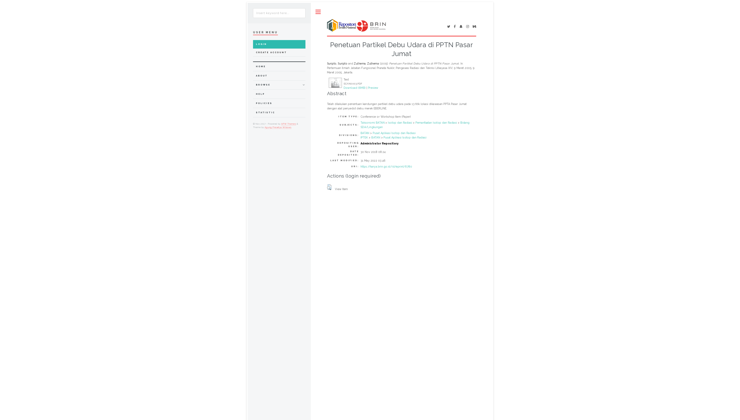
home (261, 66)
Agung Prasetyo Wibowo (278, 127)
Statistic (265, 112)
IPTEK (364, 137)
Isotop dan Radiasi (400, 122)
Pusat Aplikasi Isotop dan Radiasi (394, 133)
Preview (373, 87)
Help (260, 94)
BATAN (365, 133)
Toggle (318, 12)
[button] (329, 187)
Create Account (271, 52)
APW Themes (288, 123)
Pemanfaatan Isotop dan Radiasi (436, 122)
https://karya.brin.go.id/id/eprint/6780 (386, 166)
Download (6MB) (355, 87)
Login (261, 44)
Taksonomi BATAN (373, 122)
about (262, 76)
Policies (264, 103)
